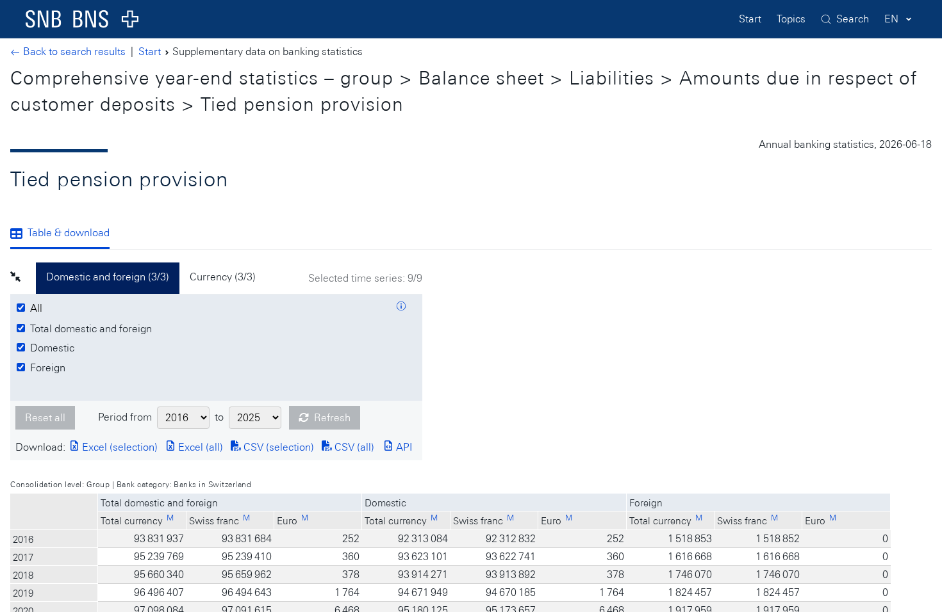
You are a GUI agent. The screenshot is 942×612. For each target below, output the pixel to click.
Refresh (332, 418)
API (402, 447)
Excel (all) (199, 447)
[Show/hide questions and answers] (401, 308)
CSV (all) (353, 447)
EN (891, 19)
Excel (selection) (118, 447)
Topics (791, 19)
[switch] (38, 308)
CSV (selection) (277, 447)
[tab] (65, 234)
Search (852, 19)
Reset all (45, 418)
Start (750, 19)
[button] (23, 278)
